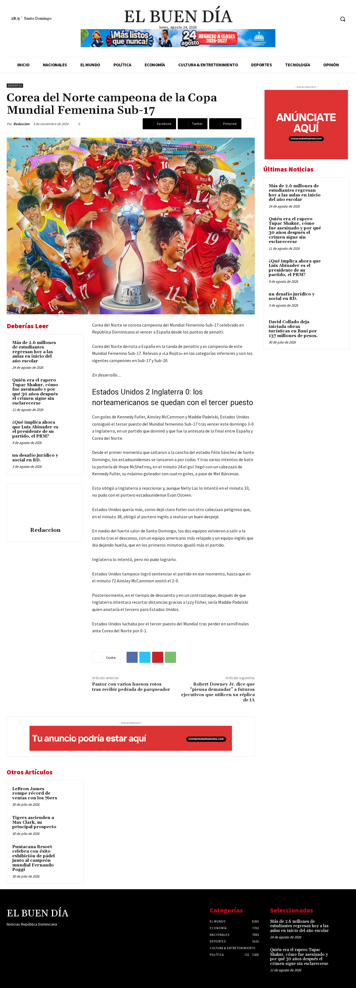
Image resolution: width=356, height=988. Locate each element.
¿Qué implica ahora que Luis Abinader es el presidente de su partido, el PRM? (35, 429)
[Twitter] (331, 19)
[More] (249, 123)
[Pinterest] (157, 657)
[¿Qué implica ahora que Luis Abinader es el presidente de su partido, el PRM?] (69, 427)
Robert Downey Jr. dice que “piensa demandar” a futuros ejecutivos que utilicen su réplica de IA (218, 692)
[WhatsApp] (170, 657)
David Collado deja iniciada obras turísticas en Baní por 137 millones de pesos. (293, 328)
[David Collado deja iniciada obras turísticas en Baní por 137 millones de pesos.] (334, 328)
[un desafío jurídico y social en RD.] (69, 460)
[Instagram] (320, 19)
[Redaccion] (45, 506)
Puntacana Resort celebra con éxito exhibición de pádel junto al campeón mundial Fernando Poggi (33, 858)
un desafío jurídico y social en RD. (35, 458)
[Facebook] (310, 19)
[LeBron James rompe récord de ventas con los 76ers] (69, 794)
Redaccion (21, 124)
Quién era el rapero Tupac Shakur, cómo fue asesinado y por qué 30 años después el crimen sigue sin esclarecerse (35, 392)
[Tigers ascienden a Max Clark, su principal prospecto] (69, 823)
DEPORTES (15, 85)
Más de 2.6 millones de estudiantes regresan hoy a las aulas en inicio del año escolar (34, 352)
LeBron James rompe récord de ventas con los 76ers (34, 793)
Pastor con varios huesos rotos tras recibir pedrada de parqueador (131, 686)
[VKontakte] (39, 935)
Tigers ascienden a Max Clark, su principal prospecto (34, 822)
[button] (342, 19)
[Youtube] (49, 935)
